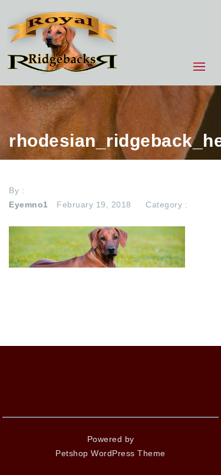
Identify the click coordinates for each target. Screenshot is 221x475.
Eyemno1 (28, 204)
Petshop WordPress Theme (110, 453)
